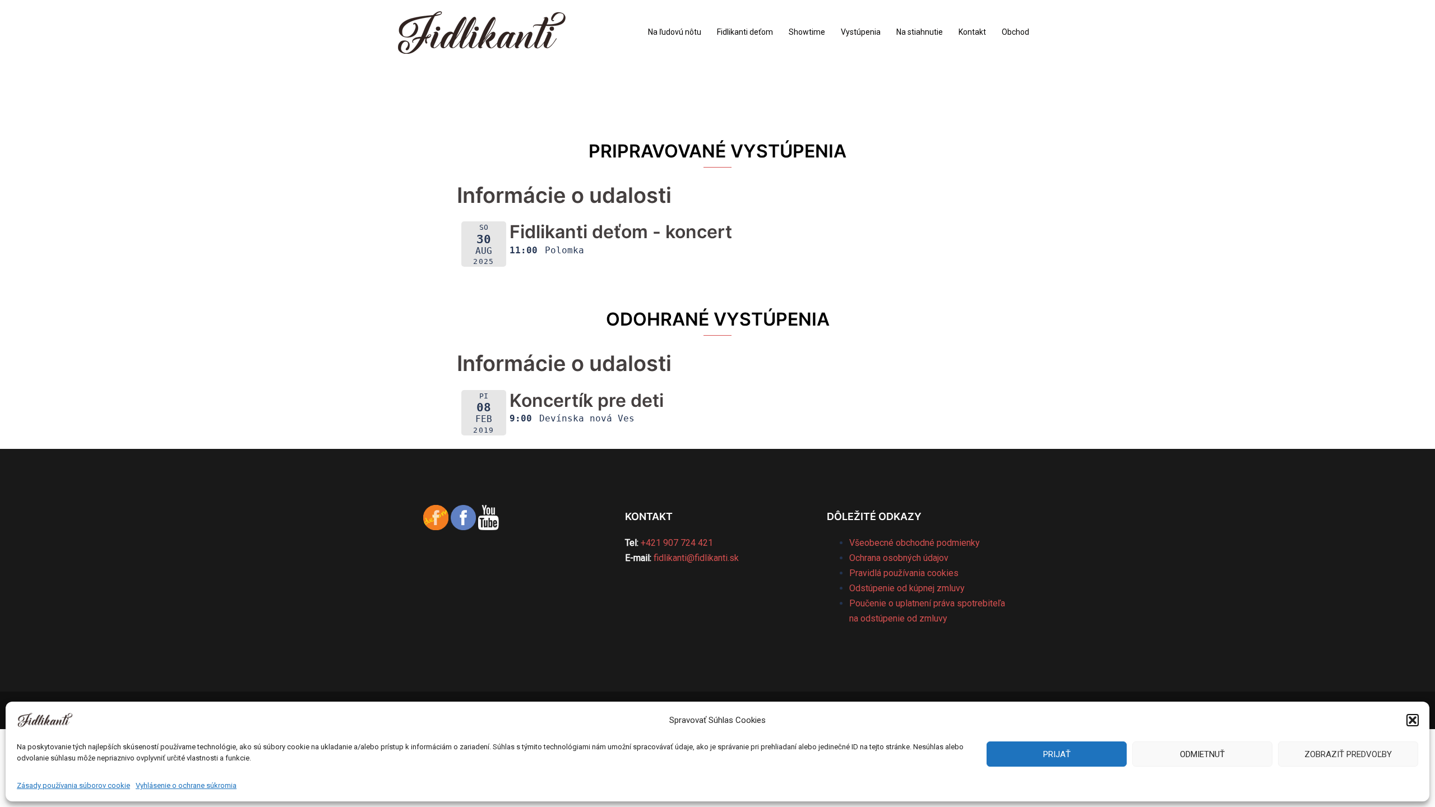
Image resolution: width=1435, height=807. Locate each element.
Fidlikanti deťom (745, 31)
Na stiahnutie (919, 31)
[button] (1412, 720)
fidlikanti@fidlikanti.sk (696, 558)
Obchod (1015, 31)
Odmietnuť (1202, 754)
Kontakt (972, 31)
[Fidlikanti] (482, 31)
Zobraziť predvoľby (1348, 754)
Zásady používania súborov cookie (73, 785)
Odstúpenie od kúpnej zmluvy (907, 588)
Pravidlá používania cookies (904, 573)
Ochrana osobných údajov (898, 558)
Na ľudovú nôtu (674, 31)
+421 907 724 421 (677, 542)
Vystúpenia (861, 31)
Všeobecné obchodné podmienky (914, 542)
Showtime (807, 31)
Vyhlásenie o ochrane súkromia (186, 785)
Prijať (1057, 754)
